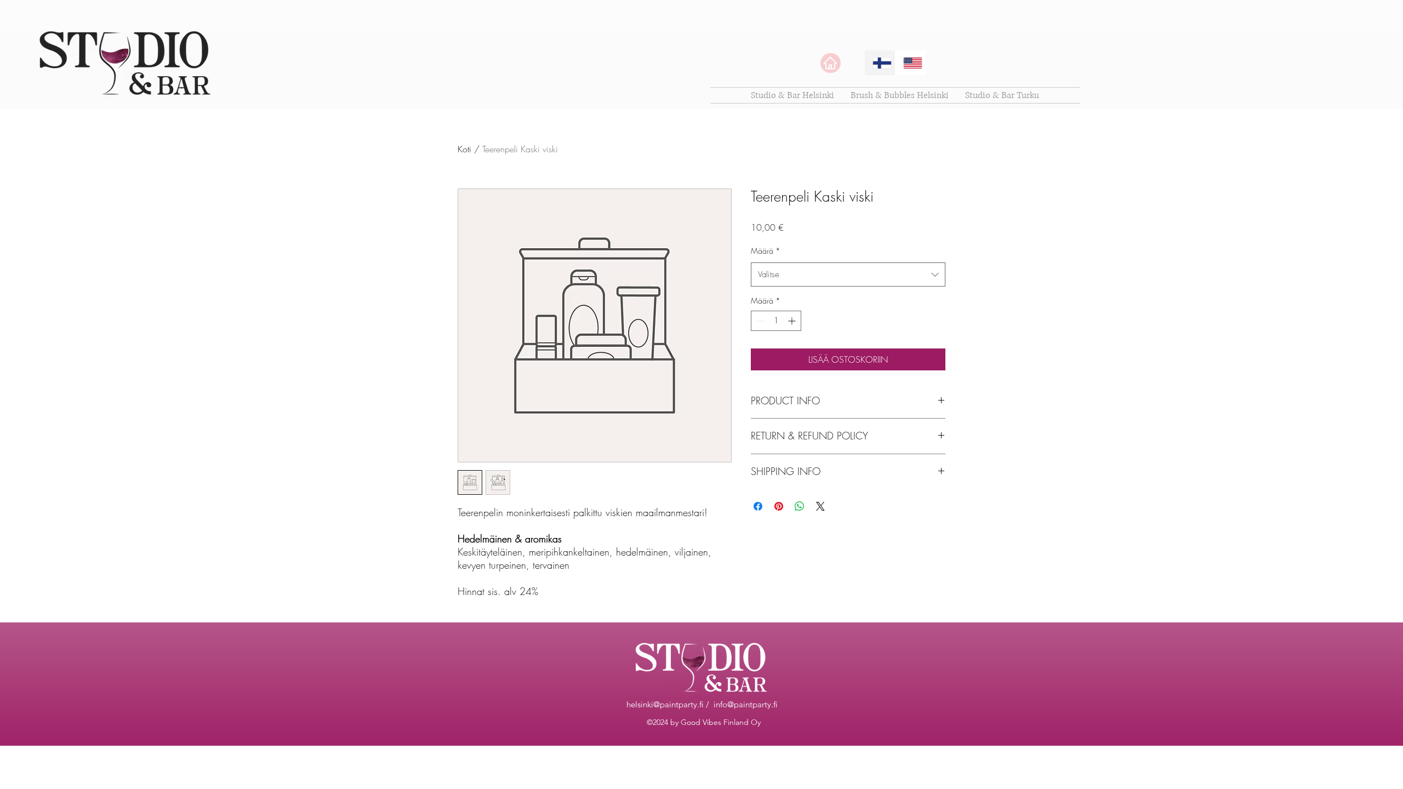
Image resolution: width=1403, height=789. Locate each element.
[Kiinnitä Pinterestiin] (778, 506)
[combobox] (848, 274)
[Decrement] (759, 320)
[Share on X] (820, 506)
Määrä (765, 250)
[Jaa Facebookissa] (758, 506)
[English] (910, 62)
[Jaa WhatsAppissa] (799, 506)
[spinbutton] (776, 320)
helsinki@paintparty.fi (665, 704)
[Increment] (793, 320)
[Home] (830, 63)
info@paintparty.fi (746, 704)
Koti (464, 149)
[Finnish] (880, 62)
